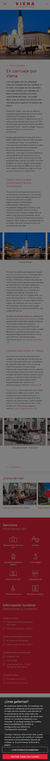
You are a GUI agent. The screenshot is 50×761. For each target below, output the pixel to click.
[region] (25, 729)
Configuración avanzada (25, 750)
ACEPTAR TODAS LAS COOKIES (25, 757)
